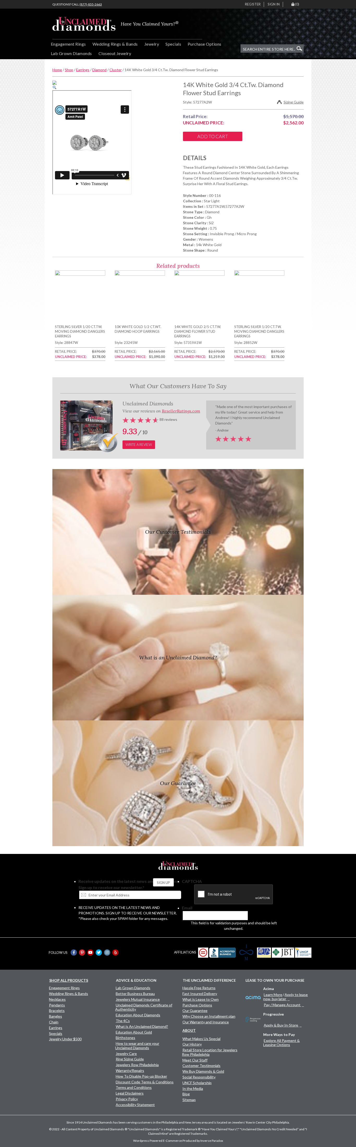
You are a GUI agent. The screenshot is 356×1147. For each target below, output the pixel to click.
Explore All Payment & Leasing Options (281, 1042)
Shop (69, 70)
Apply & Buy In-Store (281, 1025)
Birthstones (125, 1037)
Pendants (57, 1005)
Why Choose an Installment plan (208, 1016)
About (189, 1030)
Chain (53, 1022)
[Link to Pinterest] (82, 952)
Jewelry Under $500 (65, 1039)
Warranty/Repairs (130, 1070)
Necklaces (57, 999)
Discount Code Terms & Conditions (145, 1082)
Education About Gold (134, 1032)
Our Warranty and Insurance (205, 1022)
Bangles (55, 1016)
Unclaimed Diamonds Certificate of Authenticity (143, 1007)
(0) (297, 4)
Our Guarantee (194, 1010)
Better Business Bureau (135, 993)
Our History (192, 1044)
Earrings (82, 70)
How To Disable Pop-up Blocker (141, 1076)
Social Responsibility (199, 1077)
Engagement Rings (68, 43)
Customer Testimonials (201, 1065)
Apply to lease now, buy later (285, 996)
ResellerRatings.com (181, 411)
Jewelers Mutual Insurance (138, 999)
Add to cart (212, 136)
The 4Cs (123, 1020)
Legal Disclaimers (130, 1093)
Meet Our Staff (194, 1060)
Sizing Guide (294, 102)
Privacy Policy (127, 1099)
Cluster (115, 70)
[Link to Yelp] (115, 952)
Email (187, 907)
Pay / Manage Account (282, 1005)
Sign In (274, 4)
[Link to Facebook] (74, 952)
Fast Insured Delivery (199, 993)
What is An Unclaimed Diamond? (142, 1026)
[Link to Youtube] (90, 952)
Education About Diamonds (138, 1015)
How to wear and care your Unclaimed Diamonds (137, 1045)
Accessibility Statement (135, 1104)
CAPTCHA (192, 881)
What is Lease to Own (200, 999)
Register (253, 4)
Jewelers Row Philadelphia (137, 1065)
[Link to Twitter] (99, 952)
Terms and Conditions (134, 1087)
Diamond (99, 70)
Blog (186, 1094)
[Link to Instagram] (107, 952)
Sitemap (189, 1099)
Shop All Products (68, 980)
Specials (173, 43)
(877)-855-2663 (90, 4)
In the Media (192, 1088)
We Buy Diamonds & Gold (203, 1071)
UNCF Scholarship (197, 1083)
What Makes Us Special (201, 1038)
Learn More (273, 994)
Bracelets (57, 1010)
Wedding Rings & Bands (115, 43)
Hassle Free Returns (199, 988)
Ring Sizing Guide (130, 1059)
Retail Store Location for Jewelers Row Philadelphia (209, 1052)
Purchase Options (205, 43)
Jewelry (151, 43)
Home (57, 70)
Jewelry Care (126, 1053)
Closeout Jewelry (115, 53)
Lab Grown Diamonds (71, 53)
